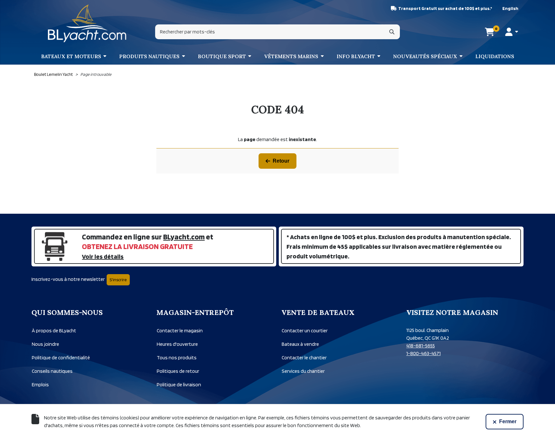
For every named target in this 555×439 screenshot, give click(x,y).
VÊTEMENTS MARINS (291, 56)
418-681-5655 (420, 346)
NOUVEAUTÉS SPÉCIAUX (425, 56)
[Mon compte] (511, 32)
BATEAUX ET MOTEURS (71, 56)
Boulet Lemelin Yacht (53, 74)
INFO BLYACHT (356, 56)
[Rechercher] (392, 32)
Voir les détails (103, 256)
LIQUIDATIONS (494, 56)
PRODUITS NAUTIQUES (149, 56)
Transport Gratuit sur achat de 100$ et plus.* (445, 8)
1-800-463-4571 (423, 353)
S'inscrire (118, 279)
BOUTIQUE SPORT (222, 56)
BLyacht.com (184, 236)
